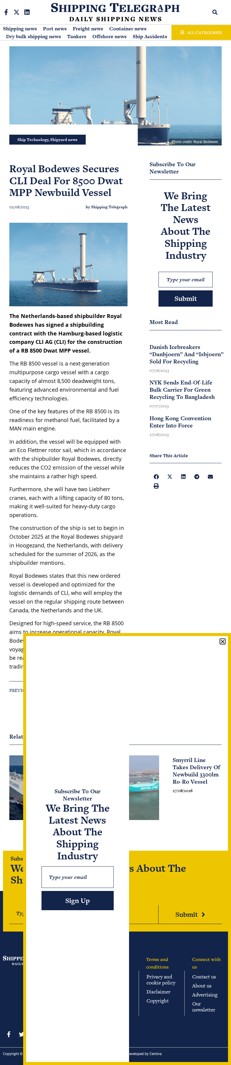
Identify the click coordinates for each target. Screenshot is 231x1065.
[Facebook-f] (6, 12)
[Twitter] (21, 1034)
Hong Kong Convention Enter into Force (180, 422)
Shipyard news (63, 139)
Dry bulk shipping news (33, 36)
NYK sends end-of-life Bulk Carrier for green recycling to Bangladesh (182, 389)
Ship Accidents (150, 36)
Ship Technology (32, 139)
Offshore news (109, 36)
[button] (215, 12)
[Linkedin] (27, 12)
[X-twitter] (17, 12)
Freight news (88, 28)
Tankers (76, 36)
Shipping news (20, 28)
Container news (127, 28)
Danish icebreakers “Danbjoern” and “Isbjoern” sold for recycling (186, 354)
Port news (55, 28)
